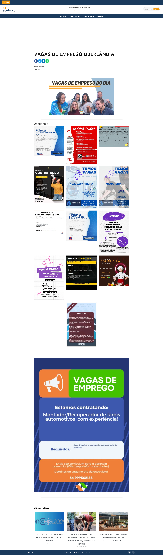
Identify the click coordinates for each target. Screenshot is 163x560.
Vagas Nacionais (74, 16)
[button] (36, 61)
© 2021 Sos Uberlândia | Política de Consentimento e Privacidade (81, 552)
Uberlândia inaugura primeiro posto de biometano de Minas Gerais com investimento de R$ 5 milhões (113, 538)
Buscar (157, 9)
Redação (100, 16)
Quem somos (31, 552)
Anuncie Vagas (89, 16)
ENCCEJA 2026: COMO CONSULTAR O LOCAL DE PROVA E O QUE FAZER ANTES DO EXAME (49, 538)
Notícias (63, 16)
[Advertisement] (81, 31)
